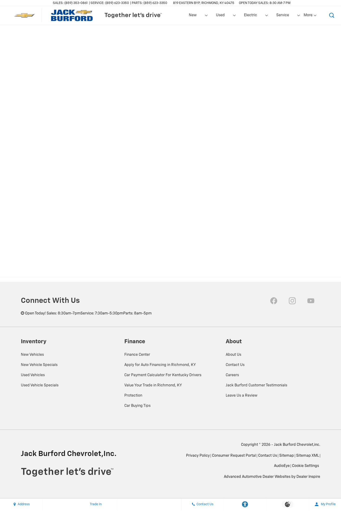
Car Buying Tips (137, 406)
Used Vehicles (33, 375)
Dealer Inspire (308, 477)
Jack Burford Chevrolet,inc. (297, 445)
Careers (232, 375)
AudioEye (282, 466)
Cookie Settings (305, 466)
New (193, 15)
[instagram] (292, 301)
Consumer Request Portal (234, 456)
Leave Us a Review (241, 396)
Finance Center (137, 355)
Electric (250, 15)
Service (282, 15)
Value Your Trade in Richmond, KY (153, 385)
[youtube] (311, 301)
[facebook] (274, 301)
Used (220, 15)
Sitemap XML (307, 456)
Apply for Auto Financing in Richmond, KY (160, 365)
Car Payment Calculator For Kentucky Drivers (162, 375)
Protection (133, 396)
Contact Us (235, 365)
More (308, 16)
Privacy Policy (198, 456)
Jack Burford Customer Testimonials (256, 385)
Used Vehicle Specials (39, 385)
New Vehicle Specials (39, 365)
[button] (331, 15)
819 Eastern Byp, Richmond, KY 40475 (203, 3)
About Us (233, 355)
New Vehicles (32, 355)
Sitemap (286, 456)
